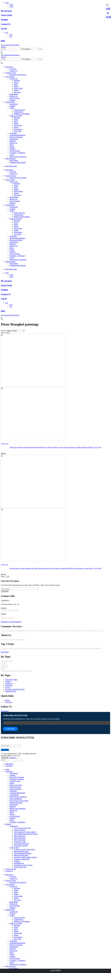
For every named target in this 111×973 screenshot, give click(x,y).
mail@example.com (8, 618)
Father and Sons (19, 110)
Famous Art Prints (16, 116)
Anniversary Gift (19, 842)
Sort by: (4, 331)
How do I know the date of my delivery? (34, 648)
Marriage (13, 141)
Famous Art (14, 78)
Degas (16, 82)
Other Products (10, 158)
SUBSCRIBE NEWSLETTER (15, 715)
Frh (11, 36)
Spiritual (12, 100)
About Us (4, 639)
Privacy (3, 669)
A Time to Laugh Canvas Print (24, 849)
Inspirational (14, 94)
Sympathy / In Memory (17, 153)
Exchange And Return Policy (50, 630)
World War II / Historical (18, 157)
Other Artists (18, 88)
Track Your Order (7, 661)
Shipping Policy (26, 671)
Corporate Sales (14, 630)
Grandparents (18, 112)
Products (8, 824)
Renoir (16, 90)
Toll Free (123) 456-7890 (9, 610)
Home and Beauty (16, 799)
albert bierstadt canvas (21, 851)
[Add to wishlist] (108, 4)
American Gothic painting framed (25, 857)
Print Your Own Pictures (18, 75)
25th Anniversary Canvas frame (25, 832)
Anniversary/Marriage (21, 844)
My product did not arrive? (57, 648)
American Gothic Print (21, 859)
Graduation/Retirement (17, 135)
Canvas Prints (10, 77)
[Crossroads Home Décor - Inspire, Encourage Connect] (10, 45)
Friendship (13, 133)
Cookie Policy (85, 630)
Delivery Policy (24, 630)
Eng (6, 33)
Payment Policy (75, 630)
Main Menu (9, 764)
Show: (3, 333)
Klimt (16, 84)
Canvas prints (14, 847)
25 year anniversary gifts (22, 828)
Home (7, 769)
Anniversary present (21, 845)
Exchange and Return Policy (11, 671)
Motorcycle (13, 96)
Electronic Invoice (96, 630)
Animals (12, 106)
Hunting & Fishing (16, 137)
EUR (11, 6)
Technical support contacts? (10, 648)
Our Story (13, 69)
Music (12, 145)
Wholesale (4, 667)
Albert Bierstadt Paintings (22, 853)
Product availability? (95, 648)
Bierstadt (17, 80)
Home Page (9, 67)
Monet (16, 86)
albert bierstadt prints (21, 855)
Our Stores (11, 639)
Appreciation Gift (20, 867)
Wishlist (3, 663)
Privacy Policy (35, 630)
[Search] (42, 49)
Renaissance (18, 129)
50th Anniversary (20, 838)
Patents (12, 147)
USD (7, 3)
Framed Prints (10, 102)
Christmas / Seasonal (17, 779)
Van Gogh (17, 92)
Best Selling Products (17, 777)
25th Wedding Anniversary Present (26, 834)
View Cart (5, 758)
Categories (8, 766)
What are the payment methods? (77, 648)
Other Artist (18, 125)
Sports (12, 155)
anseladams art (19, 863)
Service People (15, 98)
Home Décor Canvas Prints (19, 801)
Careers (17, 639)
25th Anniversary (20, 830)
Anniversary (14, 104)
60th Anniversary (20, 840)
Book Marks (14, 160)
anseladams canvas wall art (23, 865)
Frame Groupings (16, 789)
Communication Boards (18, 162)
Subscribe (5, 591)
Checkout (12, 758)
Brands (22, 639)
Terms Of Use (65, 630)
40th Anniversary (20, 836)
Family (12, 108)
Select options (55, 970)
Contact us (4, 665)
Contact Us (13, 71)
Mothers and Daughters (22, 114)
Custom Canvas (10, 73)
